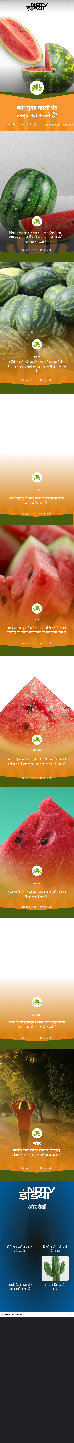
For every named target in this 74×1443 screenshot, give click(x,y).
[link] (19, 1249)
